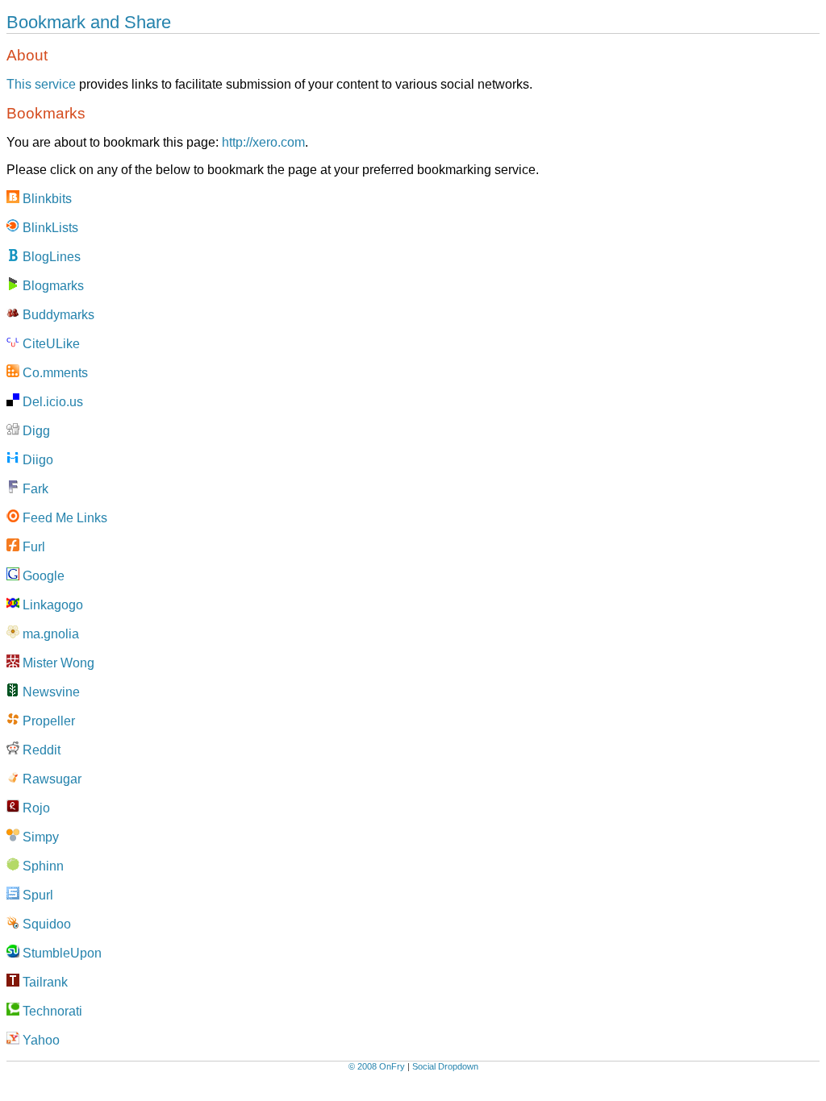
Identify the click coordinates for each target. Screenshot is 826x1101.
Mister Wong (56, 663)
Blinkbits (45, 199)
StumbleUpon (60, 953)
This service (41, 84)
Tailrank (43, 982)
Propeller (47, 721)
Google (42, 576)
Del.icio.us (51, 402)
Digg (34, 431)
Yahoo (39, 1040)
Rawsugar (50, 779)
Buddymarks (56, 315)
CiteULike (49, 344)
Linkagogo (51, 605)
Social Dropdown (445, 1066)
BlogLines (50, 257)
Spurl (36, 895)
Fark (33, 489)
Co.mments (53, 373)
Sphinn (41, 866)
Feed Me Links (63, 518)
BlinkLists (48, 228)
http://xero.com (263, 142)
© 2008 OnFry (376, 1066)
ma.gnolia (49, 634)
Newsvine (49, 692)
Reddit (39, 750)
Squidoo (45, 924)
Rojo (34, 808)
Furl (32, 547)
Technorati (50, 1011)
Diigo (36, 460)
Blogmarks (51, 286)
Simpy (39, 837)
